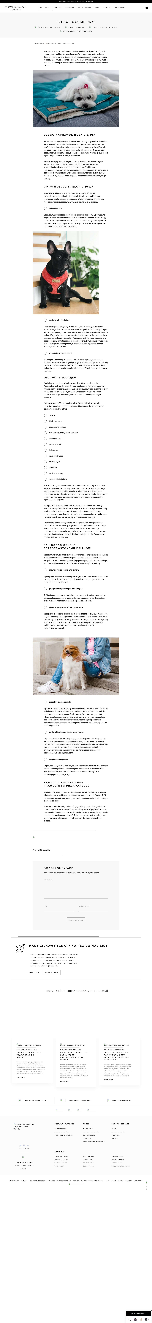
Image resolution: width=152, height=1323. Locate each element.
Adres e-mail (84, 906)
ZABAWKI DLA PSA (117, 1162)
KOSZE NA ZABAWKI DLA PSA (121, 1166)
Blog (97, 8)
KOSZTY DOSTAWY (60, 1128)
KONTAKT (115, 1138)
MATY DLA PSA (59, 1166)
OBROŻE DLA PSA (88, 1166)
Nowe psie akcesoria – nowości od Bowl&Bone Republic (50, 1180)
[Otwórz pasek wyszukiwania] (146, 8)
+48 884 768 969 (24, 1163)
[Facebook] (21, 1145)
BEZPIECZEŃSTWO (89, 1135)
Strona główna (38, 43)
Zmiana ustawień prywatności (94, 1141)
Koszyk (135, 8)
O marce (58, 8)
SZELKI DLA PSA (88, 1162)
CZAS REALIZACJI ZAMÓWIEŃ (64, 1135)
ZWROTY (114, 1128)
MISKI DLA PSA (88, 1159)
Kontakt (107, 8)
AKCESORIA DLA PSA (61, 1156)
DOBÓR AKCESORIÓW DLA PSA (29, 1045)
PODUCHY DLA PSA (61, 1162)
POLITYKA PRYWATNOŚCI (91, 1132)
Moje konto (119, 8)
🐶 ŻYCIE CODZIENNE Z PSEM (53, 43)
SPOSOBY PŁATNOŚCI (62, 1132)
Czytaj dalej (21, 1077)
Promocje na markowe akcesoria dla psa (88, 1180)
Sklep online (45, 8)
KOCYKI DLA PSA (88, 1156)
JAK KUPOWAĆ (88, 1128)
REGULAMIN (87, 1138)
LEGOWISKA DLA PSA (61, 1159)
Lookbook (70, 8)
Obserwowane (141, 8)
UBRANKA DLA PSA (118, 1156)
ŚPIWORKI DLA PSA (118, 1159)
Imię (46, 906)
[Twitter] (28, 1145)
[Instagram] (24, 1145)
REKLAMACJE (116, 1135)
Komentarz (49, 880)
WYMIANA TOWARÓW (118, 1132)
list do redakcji (51, 972)
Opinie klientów (84, 8)
